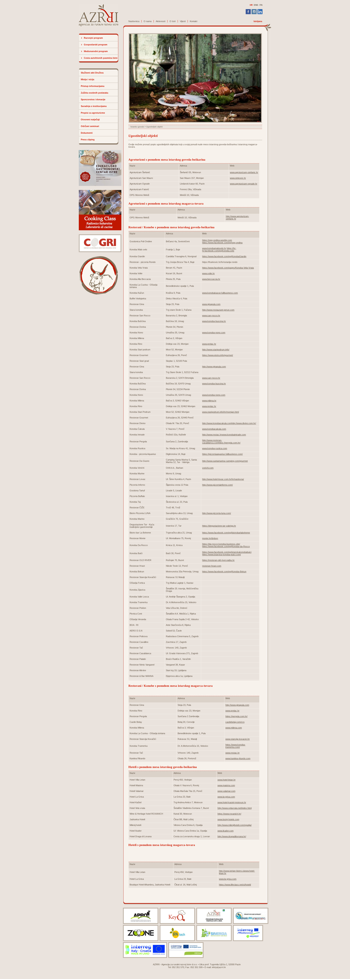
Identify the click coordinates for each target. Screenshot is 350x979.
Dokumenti (87, 133)
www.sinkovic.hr (238, 178)
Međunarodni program (96, 51)
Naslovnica (133, 21)
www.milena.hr (209, 400)
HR (251, 5)
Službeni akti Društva (92, 72)
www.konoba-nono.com (213, 332)
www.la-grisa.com (226, 797)
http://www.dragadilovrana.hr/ (232, 836)
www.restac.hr (232, 753)
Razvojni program (93, 38)
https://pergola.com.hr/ (229, 443)
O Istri (173, 21)
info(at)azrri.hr (219, 967)
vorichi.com (207, 468)
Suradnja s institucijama (94, 106)
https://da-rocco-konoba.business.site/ (221, 544)
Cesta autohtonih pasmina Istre (100, 58)
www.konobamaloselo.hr (214, 248)
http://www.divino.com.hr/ (244, 423)
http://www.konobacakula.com (217, 423)
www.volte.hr (208, 273)
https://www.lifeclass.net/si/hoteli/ (235, 884)
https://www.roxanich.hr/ (229, 814)
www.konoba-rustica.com (214, 448)
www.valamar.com (226, 791)
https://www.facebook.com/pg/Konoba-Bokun (224, 571)
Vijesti (183, 21)
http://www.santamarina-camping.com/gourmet (225, 461)
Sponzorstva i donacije (93, 99)
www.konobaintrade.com (234, 434)
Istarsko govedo (137, 127)
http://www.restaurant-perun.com (218, 310)
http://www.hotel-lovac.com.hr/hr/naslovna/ (223, 479)
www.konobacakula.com (214, 429)
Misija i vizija (87, 79)
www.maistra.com (226, 785)
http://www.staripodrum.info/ (215, 349)
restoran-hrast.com (211, 566)
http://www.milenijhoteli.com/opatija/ (235, 825)
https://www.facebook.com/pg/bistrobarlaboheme (226, 532)
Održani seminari (90, 126)
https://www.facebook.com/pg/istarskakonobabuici (226, 552)
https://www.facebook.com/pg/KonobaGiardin (224, 256)
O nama (148, 21)
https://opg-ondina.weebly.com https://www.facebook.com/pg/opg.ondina (222, 241)
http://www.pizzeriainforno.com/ (217, 485)
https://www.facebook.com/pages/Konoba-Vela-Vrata (228, 268)
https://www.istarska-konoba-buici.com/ (221, 554)
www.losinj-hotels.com (228, 819)
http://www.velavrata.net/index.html (235, 808)
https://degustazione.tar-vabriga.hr (219, 526)
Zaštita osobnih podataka (94, 93)
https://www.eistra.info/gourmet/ (217, 355)
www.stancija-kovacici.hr (237, 739)
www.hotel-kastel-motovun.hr (232, 802)
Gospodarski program (95, 44)
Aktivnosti (160, 21)
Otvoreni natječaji (90, 119)
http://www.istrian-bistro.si (231, 871)
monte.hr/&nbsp (210, 538)
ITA (260, 5)
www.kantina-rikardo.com (237, 758)
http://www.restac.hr (212, 434)
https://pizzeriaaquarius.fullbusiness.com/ (222, 454)
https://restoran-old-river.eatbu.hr (218, 560)
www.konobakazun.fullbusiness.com (220, 293)
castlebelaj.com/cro (234, 722)
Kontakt (193, 21)
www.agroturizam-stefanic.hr (244, 172)
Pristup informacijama (92, 86)
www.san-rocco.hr (211, 315)
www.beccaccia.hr (211, 279)
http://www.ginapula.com (214, 366)
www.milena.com (233, 727)
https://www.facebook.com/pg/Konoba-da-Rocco (226, 546)
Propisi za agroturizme (93, 113)
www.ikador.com (226, 831)
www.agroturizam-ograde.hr (243, 183)
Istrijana (258, 21)
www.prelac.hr (209, 344)
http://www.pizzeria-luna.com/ (216, 513)
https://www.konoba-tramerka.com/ (235, 745)
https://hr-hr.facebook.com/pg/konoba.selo (219, 249)
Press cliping (88, 139)
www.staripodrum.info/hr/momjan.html (220, 412)
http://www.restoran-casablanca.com (212, 441)
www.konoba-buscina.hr (214, 321)
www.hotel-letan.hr (227, 780)
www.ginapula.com (211, 304)
